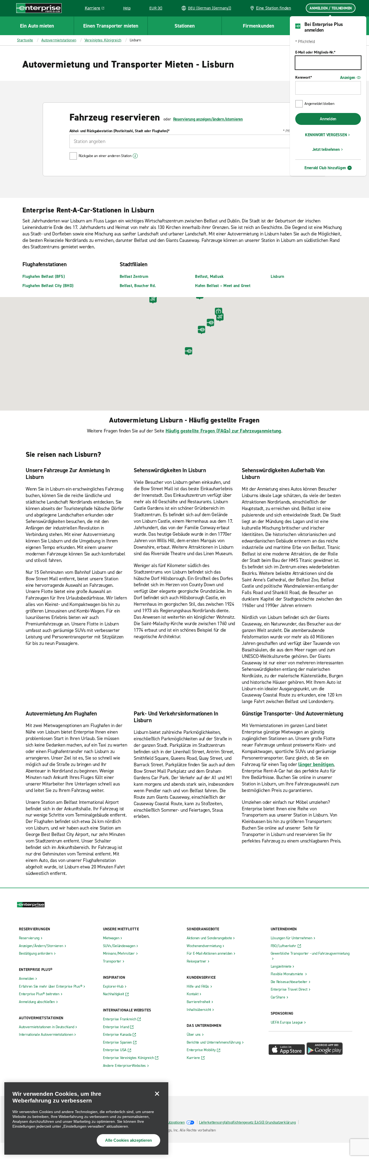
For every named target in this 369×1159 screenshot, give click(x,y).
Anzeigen (347, 77)
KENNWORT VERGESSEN (326, 135)
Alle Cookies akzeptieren (128, 1140)
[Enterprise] (39, 8)
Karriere (96, 9)
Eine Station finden (273, 8)
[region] (86, 1118)
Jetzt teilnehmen (326, 149)
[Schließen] (157, 1093)
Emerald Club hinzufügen (325, 168)
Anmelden (328, 119)
